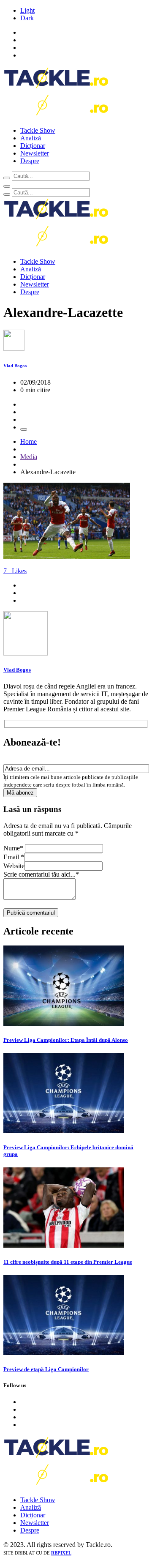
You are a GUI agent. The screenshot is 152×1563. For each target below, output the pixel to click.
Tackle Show (37, 130)
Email (13, 857)
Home (28, 441)
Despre (29, 160)
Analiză (30, 138)
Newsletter (34, 153)
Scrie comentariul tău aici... (41, 874)
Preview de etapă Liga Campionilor (46, 1369)
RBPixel (61, 1552)
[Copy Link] (23, 429)
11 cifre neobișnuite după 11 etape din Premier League (67, 1262)
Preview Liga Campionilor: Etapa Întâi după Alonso (65, 1040)
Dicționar (32, 145)
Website (13, 865)
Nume (13, 848)
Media (28, 456)
